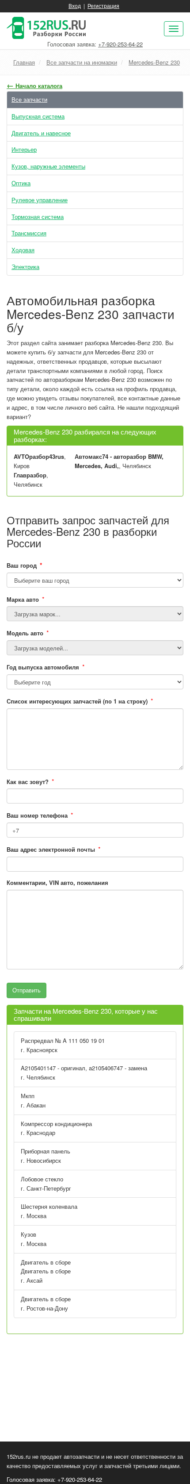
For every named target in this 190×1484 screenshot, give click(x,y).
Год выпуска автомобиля (43, 667)
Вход (74, 5)
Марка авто (23, 599)
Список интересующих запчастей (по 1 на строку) (77, 701)
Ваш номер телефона (37, 815)
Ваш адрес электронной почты (51, 849)
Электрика (25, 266)
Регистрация (103, 5)
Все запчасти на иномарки (81, 62)
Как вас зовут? (28, 781)
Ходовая (22, 250)
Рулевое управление (39, 200)
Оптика (20, 183)
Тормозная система (37, 216)
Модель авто (25, 633)
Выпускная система (38, 116)
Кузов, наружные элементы (48, 166)
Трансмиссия (28, 233)
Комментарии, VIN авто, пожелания (57, 882)
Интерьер (24, 149)
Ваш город (24, 565)
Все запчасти (29, 99)
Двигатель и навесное (41, 133)
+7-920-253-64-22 (120, 44)
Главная (24, 62)
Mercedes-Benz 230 (154, 62)
